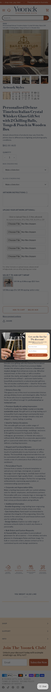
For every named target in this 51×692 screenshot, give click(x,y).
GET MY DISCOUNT (37, 355)
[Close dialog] (48, 334)
